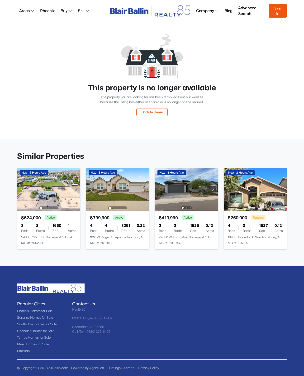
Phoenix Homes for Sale (34, 311)
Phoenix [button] (47, 11)
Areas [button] (24, 11)
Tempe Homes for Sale (34, 337)
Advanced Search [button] (247, 11)
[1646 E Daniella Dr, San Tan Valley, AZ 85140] (255, 189)
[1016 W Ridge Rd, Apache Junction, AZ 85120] (117, 189)
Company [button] (205, 11)
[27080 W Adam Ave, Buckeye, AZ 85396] (186, 189)
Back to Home (152, 112)
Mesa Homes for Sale (33, 344)
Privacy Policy (148, 368)
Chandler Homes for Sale (35, 331)
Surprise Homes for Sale (35, 317)
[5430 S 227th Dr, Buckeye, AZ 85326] (48, 189)
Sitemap (23, 351)
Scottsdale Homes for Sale (37, 324)
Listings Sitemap (121, 368)
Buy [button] (64, 11)
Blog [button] (228, 11)
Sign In (277, 10)
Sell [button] (81, 11)
